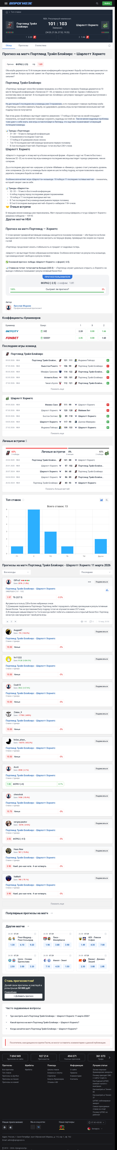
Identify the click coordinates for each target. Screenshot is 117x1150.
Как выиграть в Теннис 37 (102, 1096)
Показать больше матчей (57, 489)
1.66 (104, 331)
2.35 (81, 338)
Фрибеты (28, 1070)
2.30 (83, 966)
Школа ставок (53, 1070)
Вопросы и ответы (55, 1073)
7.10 (48, 966)
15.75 (9, 811)
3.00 (22, 966)
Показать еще (57, 389)
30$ (45, 331)
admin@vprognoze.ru (16, 1140)
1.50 (67, 966)
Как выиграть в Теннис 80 (102, 1090)
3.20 (32, 966)
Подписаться (102, 582)
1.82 (9, 784)
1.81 (41, 64)
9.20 (32, 945)
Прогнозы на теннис (10, 1079)
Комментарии (75, 1076)
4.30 (93, 945)
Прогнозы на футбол (10, 1076)
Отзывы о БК (53, 1082)
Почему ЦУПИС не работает (100, 1113)
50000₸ (46, 338)
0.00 (92, 331)
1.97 (9, 597)
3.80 (57, 945)
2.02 (9, 839)
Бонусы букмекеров (56, 1079)
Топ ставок (6, 1073)
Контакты (74, 1079)
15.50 (9, 647)
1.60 (104, 338)
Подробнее (11, 992)
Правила (73, 1073)
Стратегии (52, 1076)
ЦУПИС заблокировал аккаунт (101, 1102)
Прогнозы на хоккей (10, 1082)
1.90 (48, 945)
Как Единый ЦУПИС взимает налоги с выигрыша (101, 1083)
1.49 (83, 945)
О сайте (73, 1070)
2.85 (102, 966)
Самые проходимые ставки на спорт (101, 1107)
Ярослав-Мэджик (22, 306)
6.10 (22, 945)
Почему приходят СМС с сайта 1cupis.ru (102, 1076)
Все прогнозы (8, 1070)
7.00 (102, 945)
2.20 (81, 331)
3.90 (9, 866)
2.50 (12, 966)
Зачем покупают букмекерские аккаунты (102, 1071)
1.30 (12, 945)
